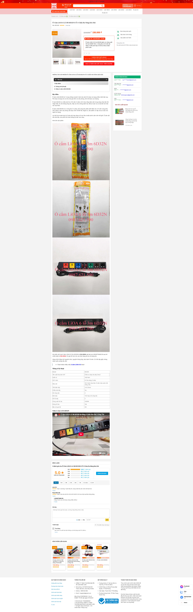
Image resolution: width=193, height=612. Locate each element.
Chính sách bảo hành (56, 592)
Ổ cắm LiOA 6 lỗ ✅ (74, 16)
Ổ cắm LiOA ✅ (63, 16)
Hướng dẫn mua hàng (56, 583)
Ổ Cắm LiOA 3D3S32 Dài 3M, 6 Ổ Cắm (88, 560)
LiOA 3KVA (85, 9)
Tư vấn (53, 604)
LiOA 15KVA (114, 9)
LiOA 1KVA (72, 9)
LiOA (123, 43)
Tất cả (56, 482)
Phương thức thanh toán (57, 586)
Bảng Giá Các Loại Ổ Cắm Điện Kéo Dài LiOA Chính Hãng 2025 (131, 110)
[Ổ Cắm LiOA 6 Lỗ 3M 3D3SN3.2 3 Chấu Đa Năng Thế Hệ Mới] (59, 550)
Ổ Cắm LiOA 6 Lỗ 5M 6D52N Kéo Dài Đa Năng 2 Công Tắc (74, 561)
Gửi (107, 519)
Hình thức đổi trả (55, 589)
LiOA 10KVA (107, 9)
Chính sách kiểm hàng (56, 595)
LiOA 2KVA (78, 9)
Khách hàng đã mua (121, 77)
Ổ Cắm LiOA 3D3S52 (102, 560)
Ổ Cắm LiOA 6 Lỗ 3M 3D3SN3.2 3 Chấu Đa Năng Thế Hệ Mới (58, 561)
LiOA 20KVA (121, 9)
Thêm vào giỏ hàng (99, 58)
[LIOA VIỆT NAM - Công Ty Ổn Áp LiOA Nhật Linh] (55, 5)
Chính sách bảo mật (56, 601)
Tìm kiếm (96, 525)
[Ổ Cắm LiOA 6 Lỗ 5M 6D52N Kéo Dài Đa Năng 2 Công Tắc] (74, 550)
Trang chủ (54, 16)
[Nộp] (102, 6)
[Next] (79, 43)
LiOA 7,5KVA (99, 9)
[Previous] (55, 43)
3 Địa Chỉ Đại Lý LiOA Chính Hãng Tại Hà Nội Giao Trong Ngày (131, 121)
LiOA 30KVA (129, 9)
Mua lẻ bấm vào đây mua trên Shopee (98, 64)
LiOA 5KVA (92, 9)
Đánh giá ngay (102, 473)
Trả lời (53, 490)
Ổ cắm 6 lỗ (135, 9)
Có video (85, 482)
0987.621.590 (68, 4)
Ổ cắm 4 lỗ (104, 12)
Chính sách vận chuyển (57, 598)
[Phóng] (54, 56)
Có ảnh (92, 482)
